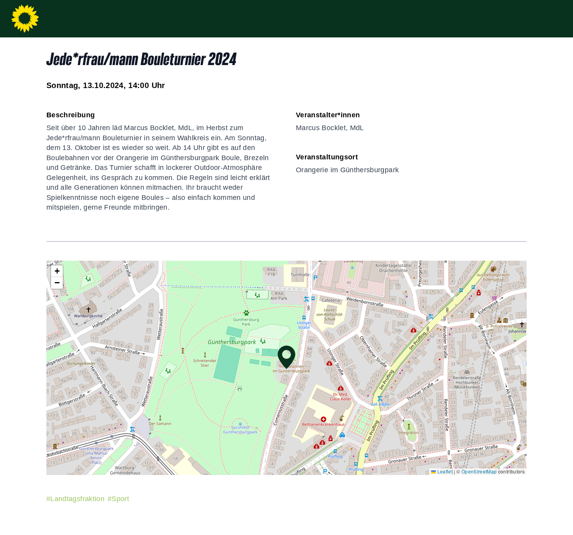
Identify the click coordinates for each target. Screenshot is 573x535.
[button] (286, 357)
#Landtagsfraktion (75, 499)
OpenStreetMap (479, 471)
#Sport (118, 499)
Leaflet (444, 471)
